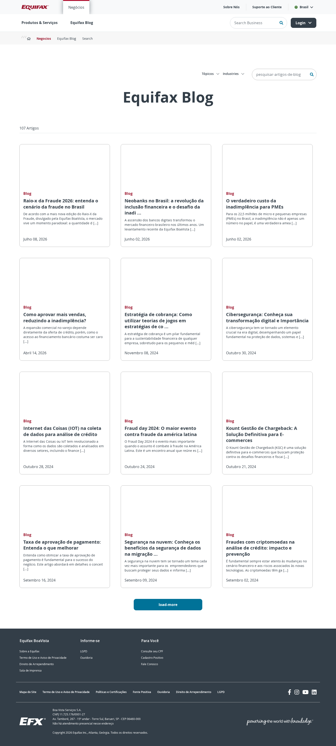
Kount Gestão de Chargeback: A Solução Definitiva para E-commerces (261, 434)
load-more (168, 604)
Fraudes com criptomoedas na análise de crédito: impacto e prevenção (260, 548)
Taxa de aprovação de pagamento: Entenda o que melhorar (62, 545)
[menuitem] (76, 7)
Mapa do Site (27, 692)
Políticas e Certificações (111, 692)
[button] (303, 7)
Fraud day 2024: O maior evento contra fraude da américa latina (161, 431)
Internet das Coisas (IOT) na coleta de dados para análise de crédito (62, 431)
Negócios (76, 7)
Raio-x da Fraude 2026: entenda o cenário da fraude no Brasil (60, 204)
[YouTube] (305, 692)
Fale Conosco (149, 664)
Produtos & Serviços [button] (39, 22)
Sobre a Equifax (29, 651)
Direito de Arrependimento (36, 664)
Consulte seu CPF (152, 651)
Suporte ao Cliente (267, 7)
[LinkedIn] (314, 692)
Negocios (44, 38)
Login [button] (301, 22)
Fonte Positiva (142, 692)
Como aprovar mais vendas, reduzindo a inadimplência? (54, 317)
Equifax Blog (81, 22)
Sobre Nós (231, 7)
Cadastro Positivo (152, 658)
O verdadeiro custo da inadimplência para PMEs (254, 204)
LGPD (83, 651)
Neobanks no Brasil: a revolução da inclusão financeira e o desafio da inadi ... (164, 207)
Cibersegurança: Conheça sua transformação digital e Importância (267, 317)
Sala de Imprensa (30, 670)
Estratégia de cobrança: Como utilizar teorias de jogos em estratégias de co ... (158, 320)
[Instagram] (296, 692)
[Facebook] (289, 692)
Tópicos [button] (208, 73)
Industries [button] (231, 73)
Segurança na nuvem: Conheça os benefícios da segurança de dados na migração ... (163, 548)
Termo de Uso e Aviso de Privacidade (43, 658)
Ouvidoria (86, 658)
